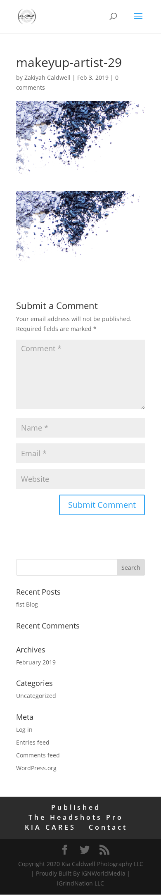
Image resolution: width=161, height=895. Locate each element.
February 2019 (36, 662)
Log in (24, 729)
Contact (108, 827)
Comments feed (38, 755)
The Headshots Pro (75, 817)
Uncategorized (36, 696)
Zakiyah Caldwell (47, 77)
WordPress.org (36, 768)
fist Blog (27, 604)
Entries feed (33, 742)
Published (76, 807)
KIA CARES (50, 827)
